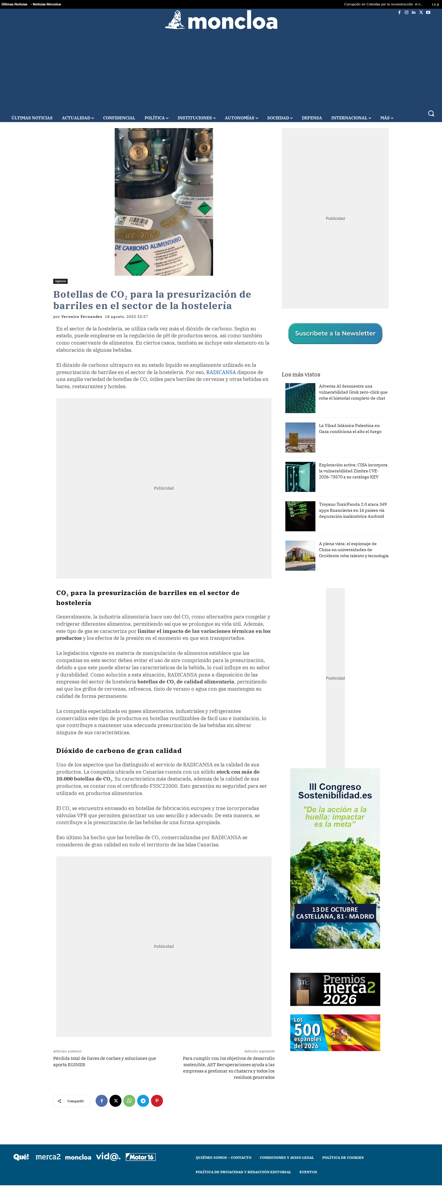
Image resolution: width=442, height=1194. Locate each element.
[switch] (295, 595)
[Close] (325, 500)
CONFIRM (179, 684)
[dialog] (221, 597)
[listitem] (221, 582)
